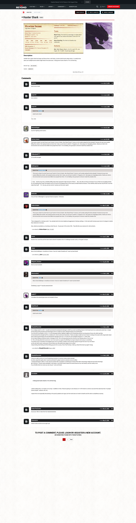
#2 (112, 95)
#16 (112, 294)
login (68, 433)
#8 (112, 166)
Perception (30, 46)
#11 (112, 236)
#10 (112, 205)
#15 (112, 273)
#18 (112, 327)
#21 (112, 408)
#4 (112, 127)
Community (61, 6)
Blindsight (31, 48)
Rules (41, 6)
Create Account (113, 6)
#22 (112, 420)
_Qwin (39, 277)
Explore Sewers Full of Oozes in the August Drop (64, 2)
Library (50, 6)
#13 (112, 261)
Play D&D (32, 6)
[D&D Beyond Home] (21, 6)
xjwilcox (40, 111)
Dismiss (87, 2)
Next (71, 439)
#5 (112, 139)
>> (46, 170)
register (79, 433)
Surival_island (41, 170)
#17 (112, 306)
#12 (112, 248)
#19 (112, 355)
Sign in (103, 6)
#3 (112, 106)
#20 (112, 373)
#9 (112, 193)
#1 (112, 83)
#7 (112, 154)
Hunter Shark (33, 26)
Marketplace (73, 6)
